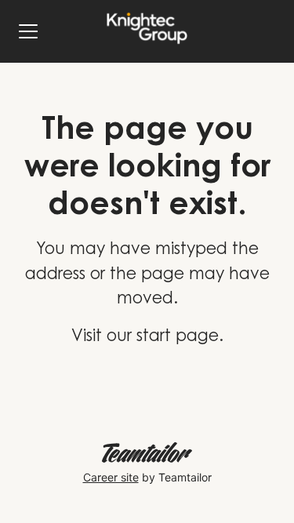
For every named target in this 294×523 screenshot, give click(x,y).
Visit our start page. (147, 337)
